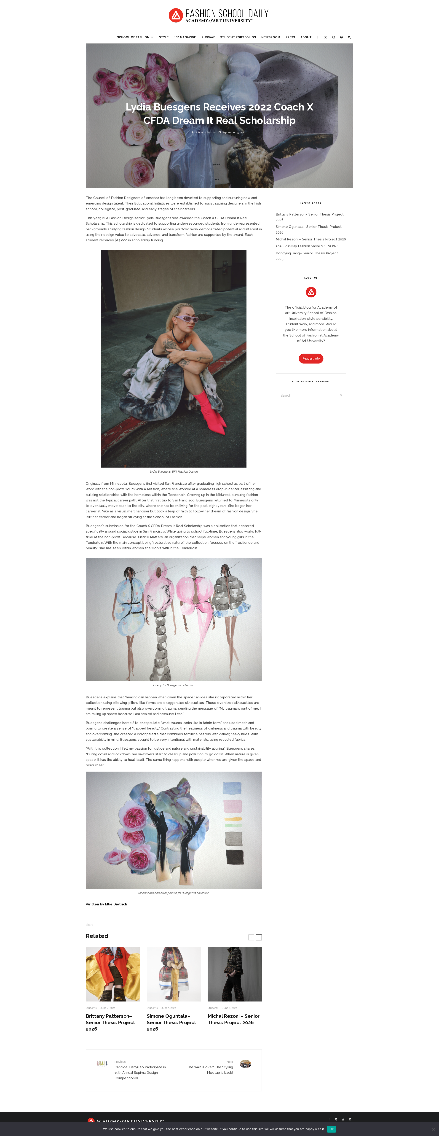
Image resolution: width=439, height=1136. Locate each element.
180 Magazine (185, 37)
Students (91, 1008)
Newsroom (270, 37)
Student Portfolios (238, 37)
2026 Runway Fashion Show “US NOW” (307, 246)
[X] (325, 37)
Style (164, 37)
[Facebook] (317, 37)
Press (290, 37)
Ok (331, 1129)
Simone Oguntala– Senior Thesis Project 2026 (171, 1022)
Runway (208, 37)
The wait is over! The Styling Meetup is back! (210, 1067)
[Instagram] (333, 37)
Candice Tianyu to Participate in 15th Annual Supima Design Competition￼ (140, 1070)
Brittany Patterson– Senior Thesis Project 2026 (110, 1022)
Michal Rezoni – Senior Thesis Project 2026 (234, 1019)
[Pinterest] (341, 37)
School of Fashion (133, 37)
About (306, 37)
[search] (341, 395)
